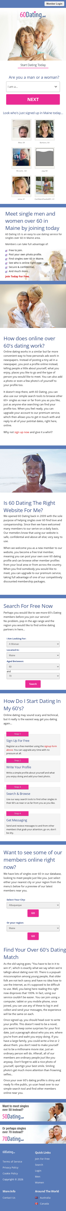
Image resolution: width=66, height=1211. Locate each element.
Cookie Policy (10, 1173)
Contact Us (9, 1197)
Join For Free (42, 1158)
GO (33, 913)
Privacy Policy (10, 1167)
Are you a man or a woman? (34, 77)
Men (37, 1176)
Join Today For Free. (17, 276)
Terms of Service (12, 1161)
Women (39, 1182)
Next (33, 99)
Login (38, 1170)
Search (33, 684)
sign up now (21, 432)
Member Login (54, 3)
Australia (45, 1197)
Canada (44, 1203)
